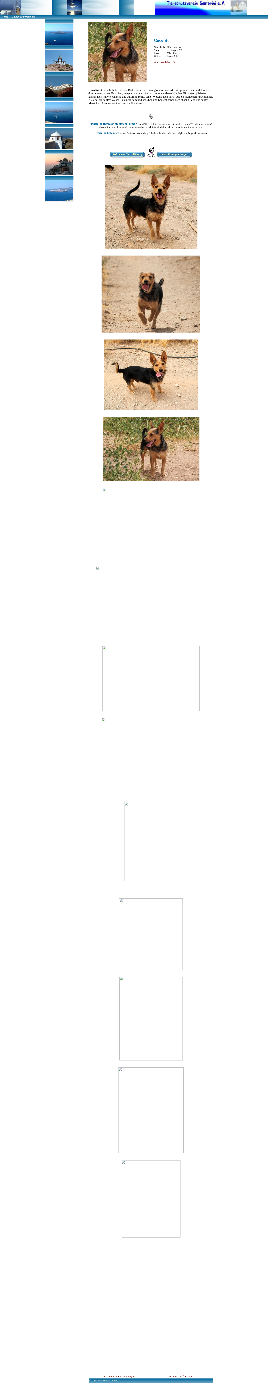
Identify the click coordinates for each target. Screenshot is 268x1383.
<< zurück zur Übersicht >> (182, 1376)
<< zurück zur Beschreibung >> (119, 1376)
